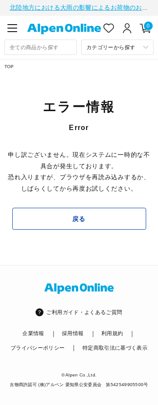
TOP (9, 66)
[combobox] (40, 47)
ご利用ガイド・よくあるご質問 (84, 312)
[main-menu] (12, 28)
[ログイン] (127, 28)
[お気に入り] (109, 28)
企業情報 (33, 333)
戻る (78, 218)
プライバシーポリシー (38, 348)
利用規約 (112, 333)
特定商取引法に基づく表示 (115, 348)
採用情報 (72, 333)
